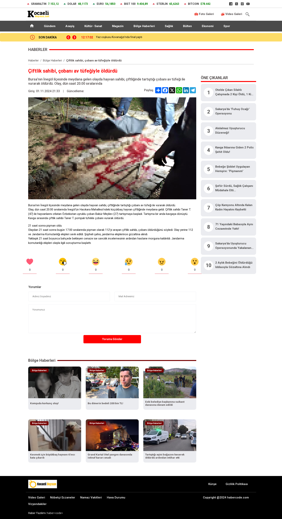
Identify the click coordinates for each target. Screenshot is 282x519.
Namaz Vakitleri (91, 497)
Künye (212, 484)
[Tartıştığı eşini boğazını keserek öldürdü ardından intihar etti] (169, 435)
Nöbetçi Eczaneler (62, 497)
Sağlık (169, 26)
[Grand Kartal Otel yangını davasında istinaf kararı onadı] (112, 435)
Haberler (33, 60)
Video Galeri (233, 14)
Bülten (187, 26)
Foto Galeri (206, 14)
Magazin (118, 26)
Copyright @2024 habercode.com (226, 497)
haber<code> (55, 513)
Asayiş (69, 26)
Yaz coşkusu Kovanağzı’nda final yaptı (119, 37)
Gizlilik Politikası (237, 484)
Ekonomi (208, 26)
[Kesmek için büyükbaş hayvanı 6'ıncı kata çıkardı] (54, 435)
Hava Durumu (116, 497)
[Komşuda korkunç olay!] (54, 382)
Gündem (49, 26)
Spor (226, 26)
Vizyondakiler (37, 504)
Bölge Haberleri (144, 26)
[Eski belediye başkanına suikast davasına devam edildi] (169, 382)
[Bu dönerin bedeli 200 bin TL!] (112, 382)
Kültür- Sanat (93, 26)
